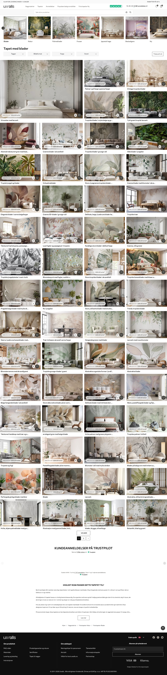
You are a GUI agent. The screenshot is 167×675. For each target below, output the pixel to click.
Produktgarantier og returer (39, 648)
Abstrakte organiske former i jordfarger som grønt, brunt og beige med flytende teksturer (99, 371)
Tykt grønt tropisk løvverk (137, 120)
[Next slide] (163, 28)
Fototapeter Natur (84, 625)
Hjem (63, 625)
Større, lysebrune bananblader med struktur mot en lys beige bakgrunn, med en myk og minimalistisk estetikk (15, 340)
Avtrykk (63, 652)
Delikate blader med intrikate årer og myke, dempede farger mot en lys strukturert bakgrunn (99, 403)
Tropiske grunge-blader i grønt (55, 371)
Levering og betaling (10, 656)
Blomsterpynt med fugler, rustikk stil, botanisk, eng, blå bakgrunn (57, 277)
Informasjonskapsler (93, 652)
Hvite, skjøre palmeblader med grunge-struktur (15, 528)
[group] (39, 29)
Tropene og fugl (7, 465)
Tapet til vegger (35, 656)
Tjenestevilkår (91, 648)
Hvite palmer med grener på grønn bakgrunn (99, 434)
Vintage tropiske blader (136, 89)
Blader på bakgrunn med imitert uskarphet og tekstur (141, 465)
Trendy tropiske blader (136, 309)
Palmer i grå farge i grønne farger (97, 89)
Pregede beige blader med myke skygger (15, 309)
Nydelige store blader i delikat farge (98, 246)
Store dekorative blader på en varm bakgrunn (57, 403)
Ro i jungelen (48, 309)
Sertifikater (33, 652)
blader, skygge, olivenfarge (95, 528)
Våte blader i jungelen (135, 152)
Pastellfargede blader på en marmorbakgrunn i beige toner (57, 465)
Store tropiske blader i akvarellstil (98, 277)
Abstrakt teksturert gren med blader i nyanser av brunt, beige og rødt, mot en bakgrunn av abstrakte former (15, 152)
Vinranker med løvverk (9, 120)
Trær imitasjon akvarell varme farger (57, 340)
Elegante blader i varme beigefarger (14, 214)
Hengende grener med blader (96, 340)
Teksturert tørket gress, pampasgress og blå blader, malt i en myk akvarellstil (15, 246)
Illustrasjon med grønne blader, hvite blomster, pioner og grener (57, 528)
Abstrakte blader (133, 371)
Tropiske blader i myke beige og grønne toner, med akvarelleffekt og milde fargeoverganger (99, 120)
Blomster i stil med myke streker (97, 465)
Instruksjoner (8, 660)
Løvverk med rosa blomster (137, 340)
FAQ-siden (7, 648)
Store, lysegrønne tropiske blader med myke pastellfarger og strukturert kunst (99, 183)
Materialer (7, 652)
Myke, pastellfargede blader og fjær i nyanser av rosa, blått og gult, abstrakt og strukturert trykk (141, 403)
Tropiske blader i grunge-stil (96, 152)
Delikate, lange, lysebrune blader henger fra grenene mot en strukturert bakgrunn (99, 214)
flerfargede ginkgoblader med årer (14, 497)
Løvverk (88, 497)
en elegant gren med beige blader (55, 434)
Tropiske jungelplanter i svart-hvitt (14, 277)
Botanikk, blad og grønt (136, 528)
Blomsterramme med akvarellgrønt (14, 371)
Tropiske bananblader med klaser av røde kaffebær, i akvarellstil (141, 277)
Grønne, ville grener (134, 246)
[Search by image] (126, 12)
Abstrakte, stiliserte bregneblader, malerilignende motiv (141, 497)
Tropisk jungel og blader (10, 183)
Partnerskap (90, 656)
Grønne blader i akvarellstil (53, 152)
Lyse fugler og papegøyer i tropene (56, 246)
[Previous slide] (3, 28)
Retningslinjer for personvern (71, 648)
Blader (45, 497)
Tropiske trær (132, 214)
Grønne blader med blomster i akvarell (141, 183)
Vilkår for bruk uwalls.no (69, 656)
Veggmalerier (72, 625)
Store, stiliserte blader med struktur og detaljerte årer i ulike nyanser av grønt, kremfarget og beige (99, 309)
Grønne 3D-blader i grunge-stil (55, 214)
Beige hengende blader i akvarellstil (14, 403)
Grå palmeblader (49, 183)
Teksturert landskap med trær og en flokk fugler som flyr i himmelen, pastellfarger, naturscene (15, 434)
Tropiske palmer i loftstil (136, 434)
